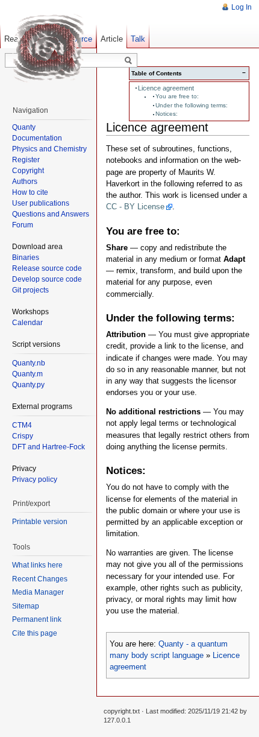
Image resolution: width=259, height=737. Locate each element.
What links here (37, 565)
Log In (241, 7)
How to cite (30, 192)
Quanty (24, 127)
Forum (22, 225)
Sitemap (25, 606)
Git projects (30, 290)
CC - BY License (135, 206)
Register (26, 160)
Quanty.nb (28, 363)
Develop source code (47, 279)
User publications (40, 203)
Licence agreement (166, 88)
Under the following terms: (191, 105)
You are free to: (177, 96)
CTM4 (22, 425)
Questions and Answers (50, 214)
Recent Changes (39, 579)
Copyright (28, 170)
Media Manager (38, 592)
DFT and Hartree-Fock (48, 447)
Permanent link (36, 619)
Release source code (47, 268)
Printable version (39, 521)
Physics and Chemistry (49, 149)
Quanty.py (28, 385)
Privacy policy (34, 479)
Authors (24, 181)
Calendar (27, 322)
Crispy (22, 436)
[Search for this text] (128, 61)
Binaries (25, 257)
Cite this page (34, 633)
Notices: (166, 113)
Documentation (37, 138)
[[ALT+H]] (48, 48)
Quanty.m (27, 374)
